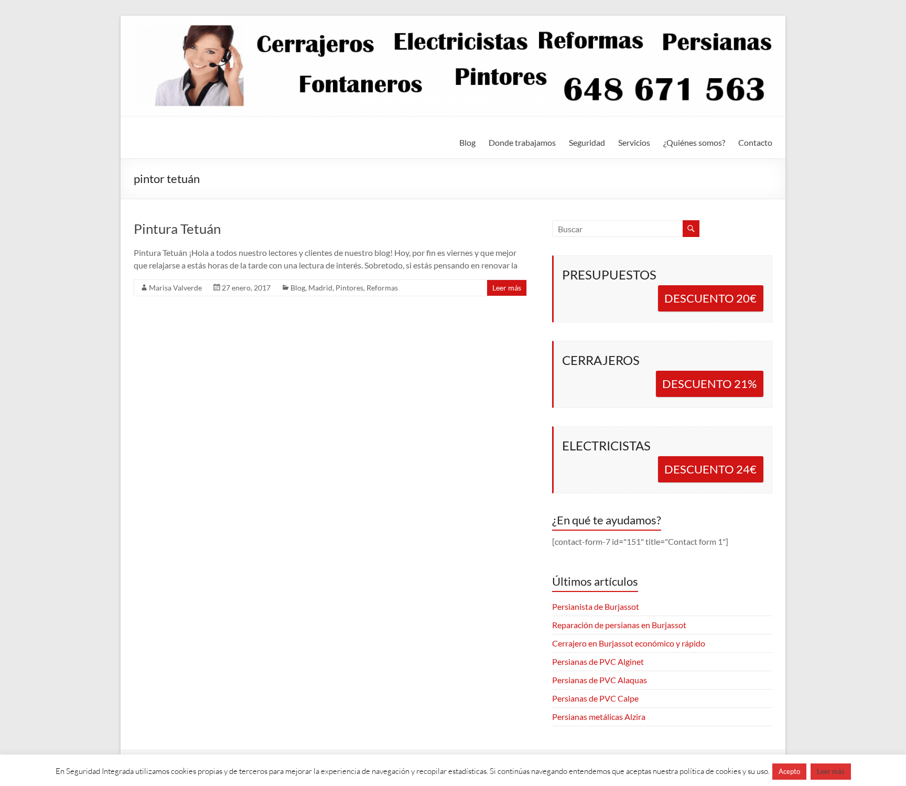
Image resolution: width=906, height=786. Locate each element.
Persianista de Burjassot (595, 606)
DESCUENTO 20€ (710, 298)
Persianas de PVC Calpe (595, 698)
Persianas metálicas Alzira (598, 717)
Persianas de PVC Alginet (598, 661)
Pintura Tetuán (177, 228)
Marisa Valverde (175, 287)
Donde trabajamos (522, 142)
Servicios (634, 142)
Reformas (382, 287)
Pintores (349, 287)
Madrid (320, 287)
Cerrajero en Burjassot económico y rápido (628, 643)
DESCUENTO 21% (709, 383)
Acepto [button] (789, 771)
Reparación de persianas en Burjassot (619, 625)
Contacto (755, 142)
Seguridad (587, 142)
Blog (467, 142)
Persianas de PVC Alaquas (599, 680)
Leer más (506, 287)
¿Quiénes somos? (694, 142)
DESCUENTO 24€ (710, 469)
